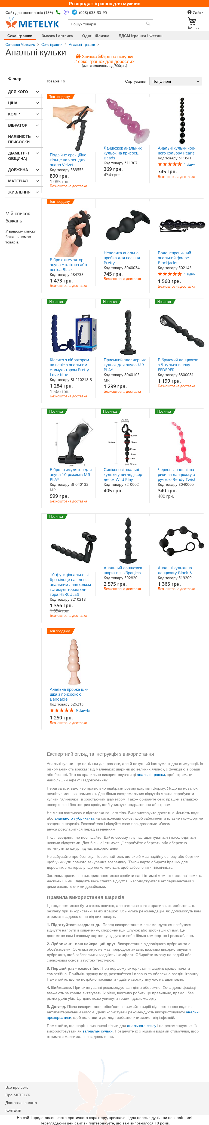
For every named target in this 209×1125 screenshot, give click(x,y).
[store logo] (32, 22)
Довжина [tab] (18, 169)
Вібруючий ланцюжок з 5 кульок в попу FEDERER (178, 364)
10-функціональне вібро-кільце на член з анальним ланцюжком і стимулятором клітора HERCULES (70, 584)
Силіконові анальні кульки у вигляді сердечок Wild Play (123, 474)
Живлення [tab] (19, 192)
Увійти (198, 12)
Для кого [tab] (18, 91)
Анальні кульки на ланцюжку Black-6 (175, 570)
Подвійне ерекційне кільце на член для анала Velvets (68, 159)
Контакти (13, 1110)
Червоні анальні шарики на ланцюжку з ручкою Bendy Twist (176, 474)
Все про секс (16, 1087)
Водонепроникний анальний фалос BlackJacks (174, 257)
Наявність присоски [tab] (19, 139)
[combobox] (110, 23)
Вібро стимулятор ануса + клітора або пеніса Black (68, 264)
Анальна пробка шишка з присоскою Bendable (69, 694)
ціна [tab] (12, 102)
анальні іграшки (151, 774)
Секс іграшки (51, 44)
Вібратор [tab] (17, 125)
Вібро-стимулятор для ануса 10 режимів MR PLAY (71, 474)
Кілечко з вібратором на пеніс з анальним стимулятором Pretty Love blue (69, 367)
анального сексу (141, 1025)
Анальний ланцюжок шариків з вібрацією (123, 570)
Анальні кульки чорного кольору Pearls (176, 150)
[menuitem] (20, 35)
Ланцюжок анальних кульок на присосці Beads (123, 152)
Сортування (135, 81)
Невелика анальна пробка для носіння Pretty (122, 257)
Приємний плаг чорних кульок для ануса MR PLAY (125, 364)
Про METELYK (17, 1094)
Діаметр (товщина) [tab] (19, 155)
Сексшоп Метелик (20, 44)
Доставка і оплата (21, 1102)
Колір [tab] (14, 114)
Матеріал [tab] (18, 180)
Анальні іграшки (82, 44)
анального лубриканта (74, 818)
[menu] (104, 35)
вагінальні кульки (97, 1031)
